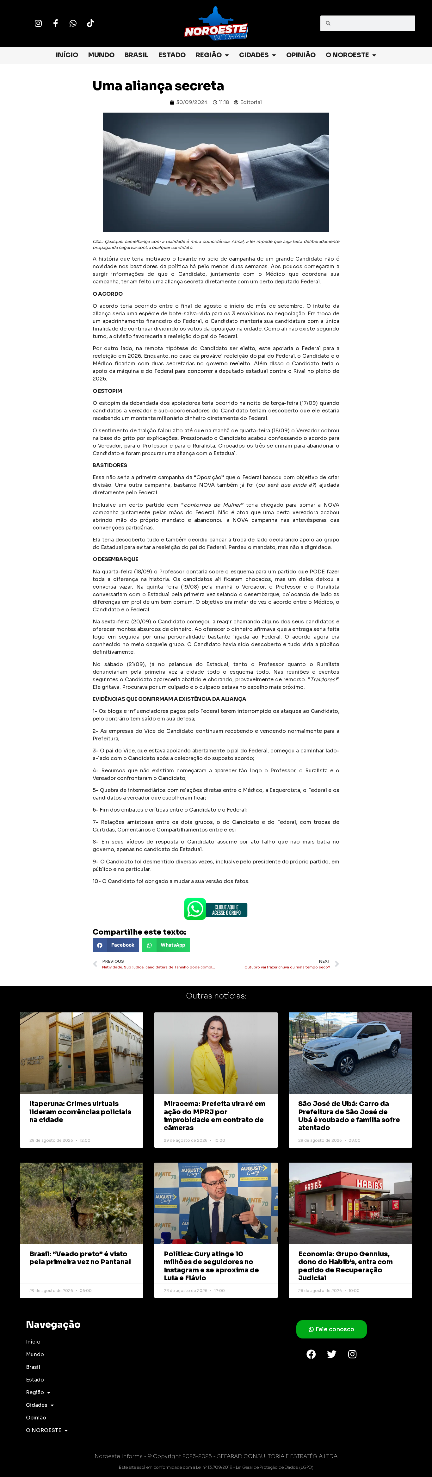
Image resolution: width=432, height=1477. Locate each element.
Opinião (301, 55)
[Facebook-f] (56, 23)
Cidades (254, 55)
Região (209, 55)
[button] (116, 945)
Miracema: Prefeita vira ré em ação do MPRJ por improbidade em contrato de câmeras (214, 1116)
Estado (172, 55)
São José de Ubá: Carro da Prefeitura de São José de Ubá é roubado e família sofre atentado (349, 1116)
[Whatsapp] (73, 23)
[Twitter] (331, 1354)
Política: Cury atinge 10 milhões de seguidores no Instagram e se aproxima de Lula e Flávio (211, 1266)
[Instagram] (38, 23)
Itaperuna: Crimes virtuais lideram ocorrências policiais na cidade (80, 1112)
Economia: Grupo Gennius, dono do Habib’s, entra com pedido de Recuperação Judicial (345, 1266)
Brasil (136, 55)
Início (67, 55)
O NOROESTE (347, 55)
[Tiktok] (90, 23)
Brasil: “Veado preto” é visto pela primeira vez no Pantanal (80, 1258)
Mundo (101, 55)
